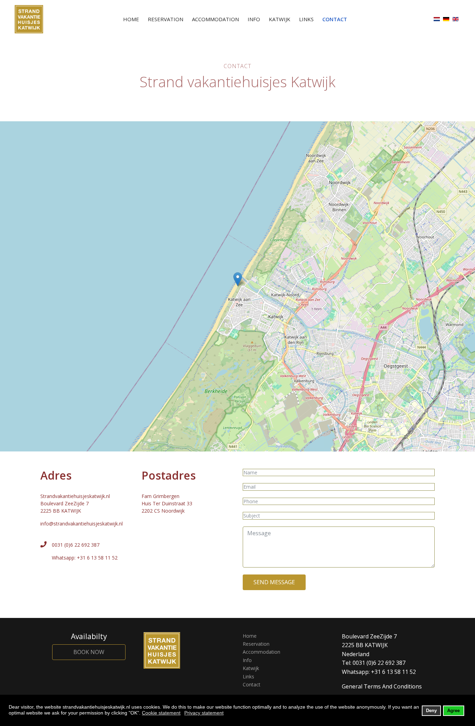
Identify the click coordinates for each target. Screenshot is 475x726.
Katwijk (279, 19)
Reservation (165, 19)
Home (131, 19)
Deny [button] (431, 710)
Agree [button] (453, 710)
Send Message (274, 582)
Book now (88, 652)
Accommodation (215, 19)
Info (254, 19)
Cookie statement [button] (161, 713)
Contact (334, 19)
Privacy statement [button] (204, 713)
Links (306, 19)
